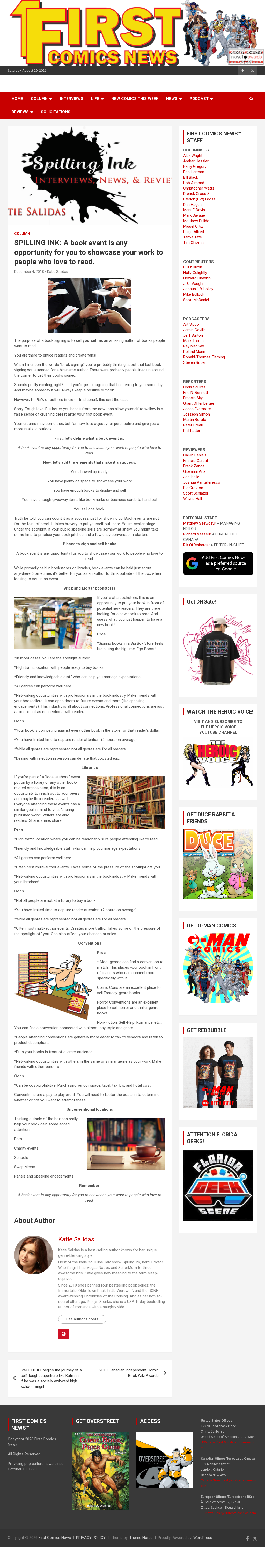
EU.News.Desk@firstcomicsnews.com (228, 1513)
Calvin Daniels (195, 455)
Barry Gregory (195, 166)
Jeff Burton (193, 335)
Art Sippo (191, 324)
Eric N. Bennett (195, 392)
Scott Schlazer (195, 493)
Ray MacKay (193, 346)
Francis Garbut (195, 460)
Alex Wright (192, 155)
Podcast (199, 98)
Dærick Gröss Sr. (197, 193)
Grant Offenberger (198, 403)
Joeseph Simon (196, 414)
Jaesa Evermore (197, 408)
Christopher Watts (198, 188)
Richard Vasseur (197, 534)
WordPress (202, 1537)
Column (39, 98)
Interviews (71, 98)
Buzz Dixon (192, 267)
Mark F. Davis (194, 210)
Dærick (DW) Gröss (199, 199)
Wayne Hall (192, 498)
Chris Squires (194, 387)
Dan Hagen (192, 204)
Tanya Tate (192, 237)
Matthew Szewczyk (199, 523)
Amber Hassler (196, 161)
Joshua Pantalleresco (201, 482)
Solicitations (55, 112)
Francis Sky (193, 398)
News (172, 98)
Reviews (20, 112)
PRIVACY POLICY (91, 1537)
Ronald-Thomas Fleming (204, 357)
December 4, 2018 (29, 272)
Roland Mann (194, 351)
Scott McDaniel (196, 299)
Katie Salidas (57, 272)
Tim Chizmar (194, 242)
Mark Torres (193, 340)
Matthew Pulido (196, 221)
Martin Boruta (194, 419)
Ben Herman (193, 172)
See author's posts (82, 1319)
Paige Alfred (193, 231)
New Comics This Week (134, 98)
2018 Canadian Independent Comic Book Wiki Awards (129, 1373)
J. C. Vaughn (193, 283)
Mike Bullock (193, 294)
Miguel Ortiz (193, 226)
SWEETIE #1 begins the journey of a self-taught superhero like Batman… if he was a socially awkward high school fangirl (51, 1378)
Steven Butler (194, 362)
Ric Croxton (193, 487)
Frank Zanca (193, 466)
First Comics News (55, 1537)
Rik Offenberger (196, 545)
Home (17, 98)
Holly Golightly (195, 272)
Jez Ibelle (191, 477)
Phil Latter (191, 430)
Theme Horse (141, 1537)
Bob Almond (193, 182)
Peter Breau (193, 425)
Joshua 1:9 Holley (198, 289)
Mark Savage (194, 215)
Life (95, 98)
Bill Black (190, 177)
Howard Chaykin (197, 278)
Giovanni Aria (194, 471)
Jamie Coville (194, 330)
